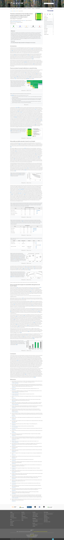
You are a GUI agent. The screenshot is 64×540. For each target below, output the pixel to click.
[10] (16, 324)
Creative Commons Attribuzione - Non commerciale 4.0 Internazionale (40, 531)
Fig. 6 (27, 334)
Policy (22, 515)
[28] (28, 78)
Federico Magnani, (13, 18)
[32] (18, 326)
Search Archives (12, 521)
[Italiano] (50, 8)
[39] (35, 228)
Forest (12, 42)
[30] (12, 194)
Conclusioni (45, 25)
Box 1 (33, 78)
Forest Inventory (32, 42)
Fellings (19, 42)
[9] (25, 72)
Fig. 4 (24, 194)
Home (11, 8)
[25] (36, 73)
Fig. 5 (29, 269)
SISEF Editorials (46, 516)
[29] (20, 189)
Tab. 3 (20, 193)
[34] (34, 228)
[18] (17, 76)
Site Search (11, 522)
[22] (20, 332)
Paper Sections (46, 17)
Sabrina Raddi (19, 18)
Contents (14, 8)
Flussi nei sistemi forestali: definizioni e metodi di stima (49, 21)
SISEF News (45, 515)
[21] (32, 48)
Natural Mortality (15, 42)
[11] (32, 309)
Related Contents (46, 34)
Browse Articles (12, 516)
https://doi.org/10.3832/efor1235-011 (16, 21)
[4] (35, 124)
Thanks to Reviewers (35, 521)
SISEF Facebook (46, 520)
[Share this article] (47, 14)
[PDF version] (45, 14)
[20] (30, 291)
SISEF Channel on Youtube (47, 521)
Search (17, 8)
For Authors (24, 8)
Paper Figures (46, 28)
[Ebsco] (29, 507)
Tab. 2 (19, 193)
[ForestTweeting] (35, 507)
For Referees (29, 8)
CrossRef (13, 392)
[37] (22, 189)
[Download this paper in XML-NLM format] (52, 14)
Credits (22, 520)
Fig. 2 (16, 107)
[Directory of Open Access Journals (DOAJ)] (14, 507)
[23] (32, 58)
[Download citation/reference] (50, 14)
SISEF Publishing (38, 8)
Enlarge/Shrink (24, 90)
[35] (26, 78)
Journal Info (20, 8)
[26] (25, 148)
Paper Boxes (45, 31)
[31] (10, 192)
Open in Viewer (29, 90)
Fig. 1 (15, 78)
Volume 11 (24, 20)
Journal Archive (12, 515)
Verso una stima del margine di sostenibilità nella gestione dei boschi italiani (49, 24)
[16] (33, 228)
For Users (33, 8)
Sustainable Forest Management (25, 42)
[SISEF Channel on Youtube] (44, 507)
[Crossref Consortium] (21, 507)
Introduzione (45, 20)
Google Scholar (14, 387)
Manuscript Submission (35, 516)
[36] (12, 50)
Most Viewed (11, 525)
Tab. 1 (19, 189)
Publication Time (23, 516)
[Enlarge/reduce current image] (34, 84)
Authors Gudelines (35, 515)
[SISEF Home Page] (50, 507)
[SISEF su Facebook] (40, 507)
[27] (23, 189)
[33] (14, 77)
